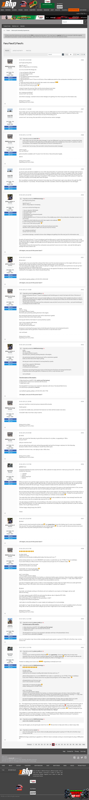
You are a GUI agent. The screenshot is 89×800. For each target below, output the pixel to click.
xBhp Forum (56, 765)
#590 (82, 195)
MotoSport (83, 10)
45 (67, 744)
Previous (29, 744)
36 (41, 744)
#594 (82, 401)
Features (7, 10)
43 (61, 744)
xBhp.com (4, 796)
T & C (3, 770)
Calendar (22, 26)
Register (57, 10)
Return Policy (12, 770)
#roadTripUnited (73, 10)
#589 (82, 169)
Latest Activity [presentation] (18, 50)
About (10, 765)
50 (70, 744)
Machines (39, 10)
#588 (82, 135)
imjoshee (10, 470)
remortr (10, 625)
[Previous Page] (77, 54)
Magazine (46, 10)
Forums (20, 10)
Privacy (77, 751)
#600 (82, 647)
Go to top (83, 751)
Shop (52, 10)
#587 (82, 109)
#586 (82, 60)
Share (11, 77)
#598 (82, 548)
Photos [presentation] (28, 50)
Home (3, 765)
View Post (39, 138)
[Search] (85, 22)
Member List (15, 26)
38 (47, 744)
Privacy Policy (82, 765)
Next (84, 744)
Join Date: (9, 72)
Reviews (14, 10)
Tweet (11, 79)
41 (56, 744)
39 (50, 744)
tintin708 (10, 115)
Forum (8, 30)
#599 (82, 619)
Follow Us (64, 10)
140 (76, 744)
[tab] (7, 51)
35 (39, 744)
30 (36, 744)
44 (64, 744)
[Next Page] (78, 54)
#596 (82, 464)
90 (73, 744)
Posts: (8, 75)
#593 (82, 344)
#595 (82, 433)
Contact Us (70, 751)
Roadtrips (32, 10)
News (2, 10)
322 (80, 744)
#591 (82, 257)
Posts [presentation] (7, 50)
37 (44, 744)
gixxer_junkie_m (10, 201)
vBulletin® (11, 758)
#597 (82, 518)
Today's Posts (6, 26)
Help (64, 751)
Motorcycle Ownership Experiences (20, 30)
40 (53, 744)
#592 (82, 289)
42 (59, 744)
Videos (26, 10)
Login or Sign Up (80, 13)
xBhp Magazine (38, 765)
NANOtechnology (10, 66)
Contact (18, 765)
